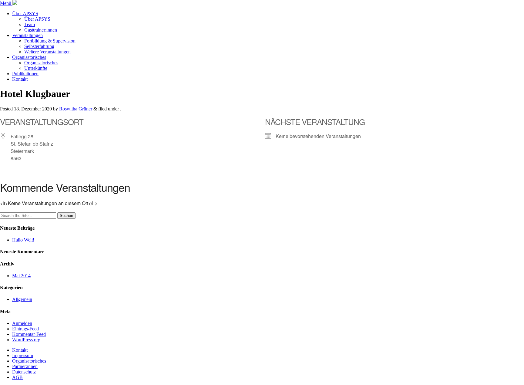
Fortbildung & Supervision (50, 40)
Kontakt (20, 79)
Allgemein (22, 299)
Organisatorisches (29, 57)
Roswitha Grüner (75, 108)
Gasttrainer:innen (40, 29)
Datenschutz (24, 371)
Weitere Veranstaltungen (47, 51)
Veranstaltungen (27, 35)
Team (29, 24)
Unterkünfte (35, 68)
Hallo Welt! (23, 239)
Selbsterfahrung (39, 46)
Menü (6, 3)
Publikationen (25, 73)
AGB (17, 377)
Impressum (22, 355)
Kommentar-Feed (29, 334)
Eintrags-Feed (25, 328)
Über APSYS (25, 13)
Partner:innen (25, 366)
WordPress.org (26, 339)
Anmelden (22, 323)
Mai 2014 (21, 275)
